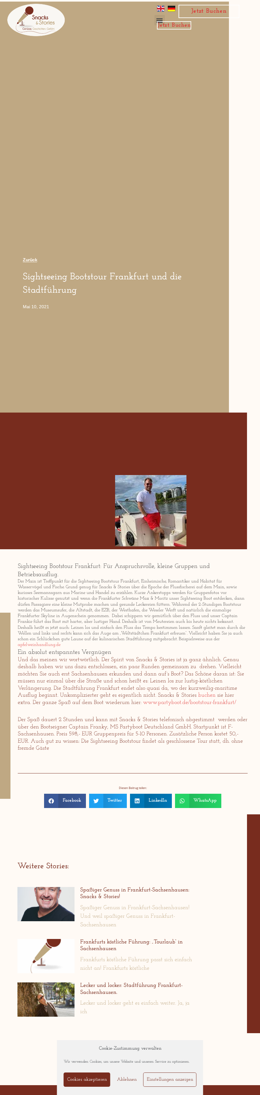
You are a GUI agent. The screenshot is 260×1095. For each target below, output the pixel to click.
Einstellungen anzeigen (170, 1079)
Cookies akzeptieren (87, 1079)
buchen (207, 695)
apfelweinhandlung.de (39, 644)
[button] (65, 801)
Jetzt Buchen (208, 11)
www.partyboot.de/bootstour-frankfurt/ (189, 703)
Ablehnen (127, 1079)
